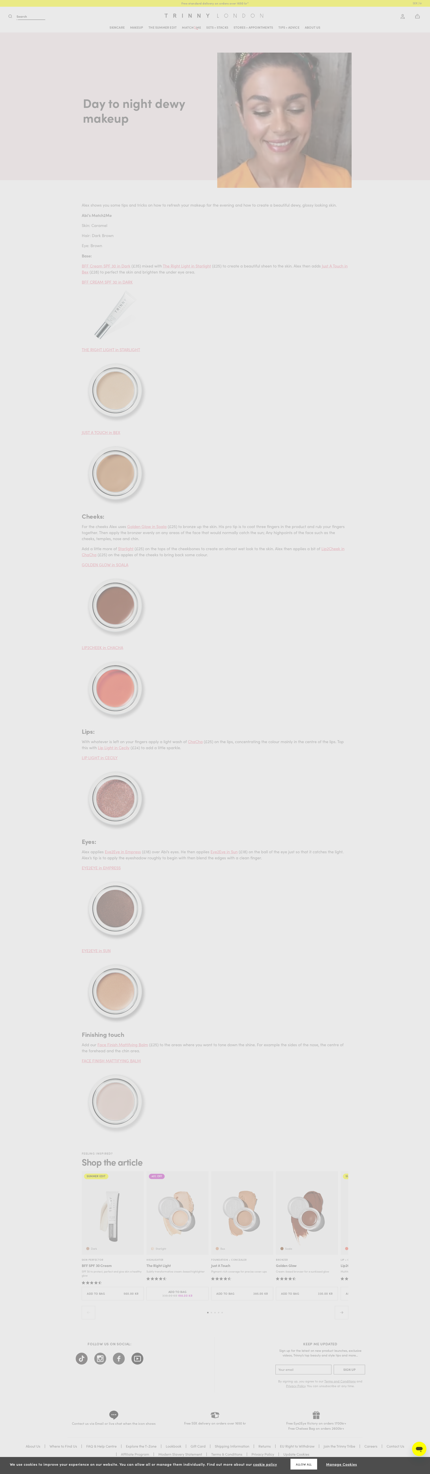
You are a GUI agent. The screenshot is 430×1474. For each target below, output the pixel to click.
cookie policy (265, 1464)
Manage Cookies (341, 1464)
